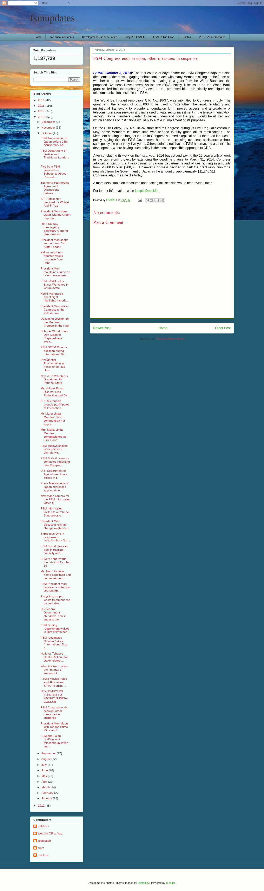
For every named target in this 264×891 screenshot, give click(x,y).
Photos (187, 37)
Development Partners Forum (99, 37)
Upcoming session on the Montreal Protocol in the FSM (55, 322)
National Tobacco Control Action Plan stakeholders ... (54, 657)
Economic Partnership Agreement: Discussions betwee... (55, 188)
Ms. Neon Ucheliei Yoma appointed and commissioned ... (56, 575)
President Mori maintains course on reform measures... (55, 272)
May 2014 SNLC (135, 37)
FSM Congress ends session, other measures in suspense (54, 712)
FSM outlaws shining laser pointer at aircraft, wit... (54, 449)
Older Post (223, 328)
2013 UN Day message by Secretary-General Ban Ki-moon (54, 229)
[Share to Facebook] (159, 200)
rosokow (43, 855)
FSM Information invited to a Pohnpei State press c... (55, 512)
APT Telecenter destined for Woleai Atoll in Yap (55, 202)
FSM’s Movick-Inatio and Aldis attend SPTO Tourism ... (54, 682)
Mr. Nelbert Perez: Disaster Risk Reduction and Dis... (55, 392)
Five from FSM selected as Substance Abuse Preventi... (53, 171)
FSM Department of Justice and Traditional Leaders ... (55, 156)
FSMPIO (43, 826)
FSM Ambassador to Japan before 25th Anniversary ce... (54, 141)
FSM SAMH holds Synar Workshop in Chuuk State (54, 284)
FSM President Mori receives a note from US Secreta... (56, 587)
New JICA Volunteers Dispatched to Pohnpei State (54, 379)
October (47, 133)
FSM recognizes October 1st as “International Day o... (54, 643)
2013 (41, 117)
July (44, 764)
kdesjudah (44, 840)
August (46, 759)
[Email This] (147, 200)
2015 (41, 105)
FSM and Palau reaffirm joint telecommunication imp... (54, 741)
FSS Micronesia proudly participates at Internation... (55, 404)
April (44, 781)
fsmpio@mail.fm (146, 191)
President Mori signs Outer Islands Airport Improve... (56, 215)
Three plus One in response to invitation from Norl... (56, 537)
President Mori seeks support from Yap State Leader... (54, 243)
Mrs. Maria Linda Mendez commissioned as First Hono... (53, 435)
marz (41, 848)
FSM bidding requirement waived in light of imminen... (55, 628)
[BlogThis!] (151, 200)
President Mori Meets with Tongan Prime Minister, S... (54, 727)
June (45, 770)
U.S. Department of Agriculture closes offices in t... (54, 474)
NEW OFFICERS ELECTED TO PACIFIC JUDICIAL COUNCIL (54, 696)
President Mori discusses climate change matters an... (56, 524)
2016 (41, 100)
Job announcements (62, 37)
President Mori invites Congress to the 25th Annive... (55, 310)
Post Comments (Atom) (170, 338)
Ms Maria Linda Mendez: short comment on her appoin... (53, 418)
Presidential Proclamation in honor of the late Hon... (53, 365)
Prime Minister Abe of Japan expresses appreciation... (54, 487)
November (48, 127)
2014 (41, 111)
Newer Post (101, 328)
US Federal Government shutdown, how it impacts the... (53, 614)
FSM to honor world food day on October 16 (56, 562)
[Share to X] (155, 200)
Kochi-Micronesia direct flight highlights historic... (55, 297)
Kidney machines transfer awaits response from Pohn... (52, 257)
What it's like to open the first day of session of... (54, 669)
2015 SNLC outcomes (212, 37)
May (44, 776)
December (48, 121)
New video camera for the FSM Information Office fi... (56, 499)
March (46, 787)
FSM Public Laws (163, 37)
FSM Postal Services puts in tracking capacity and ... (54, 550)
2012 (41, 805)
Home (37, 37)
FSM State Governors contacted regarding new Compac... (55, 462)
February (47, 792)
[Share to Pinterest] (163, 200)
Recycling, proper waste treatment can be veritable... (55, 600)
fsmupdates (52, 17)
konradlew (144, 882)
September (49, 753)
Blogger (170, 882)
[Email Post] (140, 200)
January (47, 798)
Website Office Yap (50, 833)
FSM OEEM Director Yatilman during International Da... (54, 351)
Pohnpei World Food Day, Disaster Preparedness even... (54, 336)
